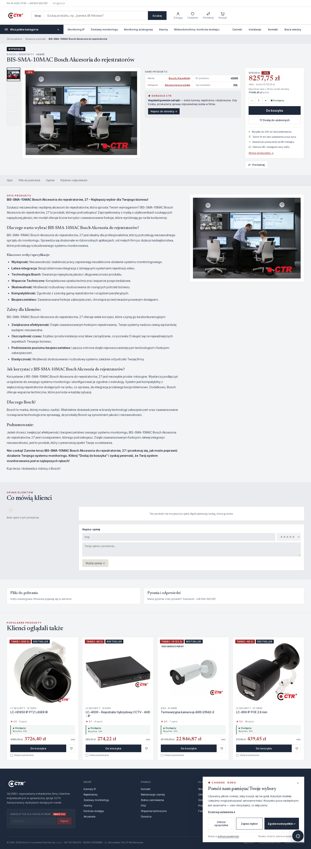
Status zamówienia (152, 800)
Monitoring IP (76, 29)
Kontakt (273, 29)
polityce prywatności (228, 836)
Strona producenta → (261, 153)
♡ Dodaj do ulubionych (275, 120)
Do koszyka (274, 110)
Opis (10, 180)
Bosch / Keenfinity (179, 78)
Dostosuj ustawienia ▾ (221, 812)
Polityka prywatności (270, 842)
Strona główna (14, 38)
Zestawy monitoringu (104, 29)
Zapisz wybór (249, 823)
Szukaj (157, 15)
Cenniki (237, 29)
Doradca (146, 816)
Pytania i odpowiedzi (74, 180)
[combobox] (96, 15)
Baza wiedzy (293, 29)
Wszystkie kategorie (34, 29)
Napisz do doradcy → (164, 111)
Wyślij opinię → (95, 563)
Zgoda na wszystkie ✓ (282, 823)
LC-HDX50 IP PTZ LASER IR (29, 712)
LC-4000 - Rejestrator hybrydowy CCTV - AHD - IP (118, 714)
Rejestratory (91, 794)
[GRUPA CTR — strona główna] (16, 16)
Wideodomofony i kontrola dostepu (196, 29)
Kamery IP (90, 789)
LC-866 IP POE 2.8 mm (251, 712)
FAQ (143, 805)
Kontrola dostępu (94, 811)
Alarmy (163, 29)
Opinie (50, 180)
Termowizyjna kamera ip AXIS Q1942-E (187, 712)
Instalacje (255, 29)
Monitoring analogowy (138, 29)
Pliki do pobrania (29, 180)
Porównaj (256, 164)
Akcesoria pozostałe (35, 38)
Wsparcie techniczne (154, 811)
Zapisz (64, 821)
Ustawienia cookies (294, 842)
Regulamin (249, 842)
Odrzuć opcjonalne (221, 823)
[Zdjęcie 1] (13, 74)
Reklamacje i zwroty (153, 794)
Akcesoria (89, 816)
